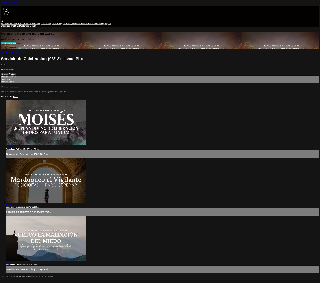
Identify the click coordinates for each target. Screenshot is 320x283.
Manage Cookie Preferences (35, 276)
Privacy (14, 276)
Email (13, 74)
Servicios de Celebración (13, 52)
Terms (8, 276)
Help (3, 276)
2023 (15, 96)
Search (11, 24)
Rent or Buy (57, 24)
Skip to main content (9, 2)
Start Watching (98, 24)
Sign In (33, 26)
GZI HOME (35, 24)
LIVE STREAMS (22, 24)
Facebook (5, 74)
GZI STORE (46, 24)
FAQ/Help (72, 24)
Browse (4, 24)
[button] (2, 21)
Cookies (20, 276)
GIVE (65, 24)
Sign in (108, 24)
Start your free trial (8, 43)
